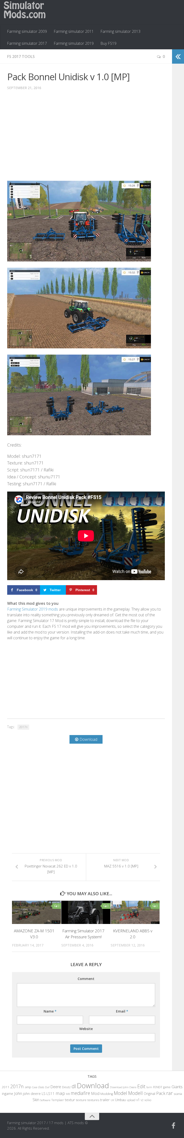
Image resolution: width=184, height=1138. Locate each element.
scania (178, 1094)
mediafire (80, 1093)
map (60, 1093)
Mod (95, 1093)
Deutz (66, 1087)
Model (120, 1093)
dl (74, 1086)
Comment (86, 978)
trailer (105, 1100)
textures (93, 1100)
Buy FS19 (108, 43)
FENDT (157, 1087)
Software (45, 1100)
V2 (142, 1100)
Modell (135, 1093)
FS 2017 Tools (21, 56)
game (167, 1087)
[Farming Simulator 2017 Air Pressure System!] (85, 912)
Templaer (57, 1100)
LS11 (50, 1093)
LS (44, 1093)
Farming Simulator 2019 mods (32, 609)
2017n (23, 727)
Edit (141, 1086)
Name (50, 1011)
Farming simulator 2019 (74, 43)
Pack (160, 1093)
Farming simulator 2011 (74, 31)
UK (112, 1100)
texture (81, 1100)
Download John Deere (123, 1087)
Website (86, 1028)
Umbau (120, 1100)
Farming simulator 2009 (27, 31)
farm (149, 1087)
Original (149, 1093)
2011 (5, 1087)
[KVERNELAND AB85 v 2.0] (135, 912)
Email (122, 1011)
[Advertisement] (86, 139)
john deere (32, 1093)
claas (41, 1087)
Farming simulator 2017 (27, 43)
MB (68, 1094)
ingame (7, 1093)
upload (131, 1100)
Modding (106, 1094)
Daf (47, 1087)
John (18, 1093)
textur (70, 1099)
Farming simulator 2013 (120, 31)
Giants (177, 1086)
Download (93, 1085)
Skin (36, 1099)
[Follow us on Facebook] (173, 1125)
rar (169, 1093)
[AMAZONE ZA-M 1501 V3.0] (36, 912)
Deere (55, 1086)
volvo (147, 1100)
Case (34, 1087)
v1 (138, 1100)
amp (28, 1087)
